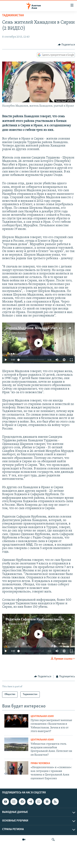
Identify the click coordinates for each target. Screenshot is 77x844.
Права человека (40, 763)
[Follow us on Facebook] (22, 801)
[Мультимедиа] (23, 839)
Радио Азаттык (18, 332)
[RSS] (55, 801)
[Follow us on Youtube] (5, 801)
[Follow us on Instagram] (13, 801)
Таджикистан (13, 15)
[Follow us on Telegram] (30, 801)
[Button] (66, 44)
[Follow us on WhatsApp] (38, 801)
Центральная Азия (42, 716)
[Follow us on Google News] (47, 801)
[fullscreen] (71, 359)
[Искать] (53, 839)
